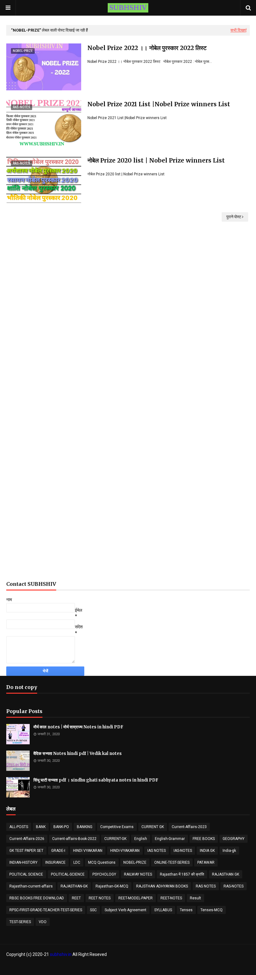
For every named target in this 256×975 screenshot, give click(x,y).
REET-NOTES (171, 898)
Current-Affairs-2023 (189, 827)
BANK (41, 827)
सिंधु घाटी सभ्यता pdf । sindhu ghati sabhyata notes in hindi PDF (95, 780)
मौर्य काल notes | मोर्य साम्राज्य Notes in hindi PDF (78, 727)
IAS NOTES (156, 850)
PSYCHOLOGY (104, 874)
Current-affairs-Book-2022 (74, 839)
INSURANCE (55, 862)
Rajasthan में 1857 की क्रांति (182, 874)
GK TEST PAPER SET (26, 850)
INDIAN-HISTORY (23, 862)
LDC (76, 862)
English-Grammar (170, 839)
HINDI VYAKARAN (87, 850)
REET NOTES (100, 898)
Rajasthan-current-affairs (31, 886)
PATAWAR (205, 862)
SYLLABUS (163, 910)
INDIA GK (207, 850)
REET (76, 898)
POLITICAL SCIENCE (26, 874)
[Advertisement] (128, 304)
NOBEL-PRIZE (134, 862)
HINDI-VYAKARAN (125, 850)
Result (195, 898)
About (219, 966)
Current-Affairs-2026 (26, 839)
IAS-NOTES (183, 850)
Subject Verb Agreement (125, 910)
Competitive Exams (117, 827)
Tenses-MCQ (211, 910)
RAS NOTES (206, 886)
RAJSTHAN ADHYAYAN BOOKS (162, 886)
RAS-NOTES (234, 886)
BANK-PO (61, 827)
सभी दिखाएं (238, 30)
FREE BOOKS (204, 839)
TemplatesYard (49, 966)
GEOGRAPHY (233, 839)
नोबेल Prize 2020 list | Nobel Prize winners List (156, 160)
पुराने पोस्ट (233, 216)
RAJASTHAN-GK (74, 886)
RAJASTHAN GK (225, 874)
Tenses (186, 910)
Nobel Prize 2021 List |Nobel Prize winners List (158, 104)
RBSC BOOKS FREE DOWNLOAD (36, 898)
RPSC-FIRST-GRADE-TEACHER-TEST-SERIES (45, 910)
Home (203, 966)
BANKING (84, 827)
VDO (43, 922)
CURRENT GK (152, 827)
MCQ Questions (102, 862)
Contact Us (240, 966)
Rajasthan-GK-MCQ (112, 886)
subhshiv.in (60, 954)
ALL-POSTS (18, 827)
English (140, 839)
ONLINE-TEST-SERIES (172, 862)
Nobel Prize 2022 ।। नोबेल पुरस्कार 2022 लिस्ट (147, 48)
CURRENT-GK (115, 839)
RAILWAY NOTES (138, 874)
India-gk (229, 850)
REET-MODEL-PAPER (135, 898)
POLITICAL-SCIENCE (68, 874)
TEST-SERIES (20, 922)
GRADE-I (58, 850)
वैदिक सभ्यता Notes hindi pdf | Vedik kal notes (77, 753)
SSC (93, 910)
